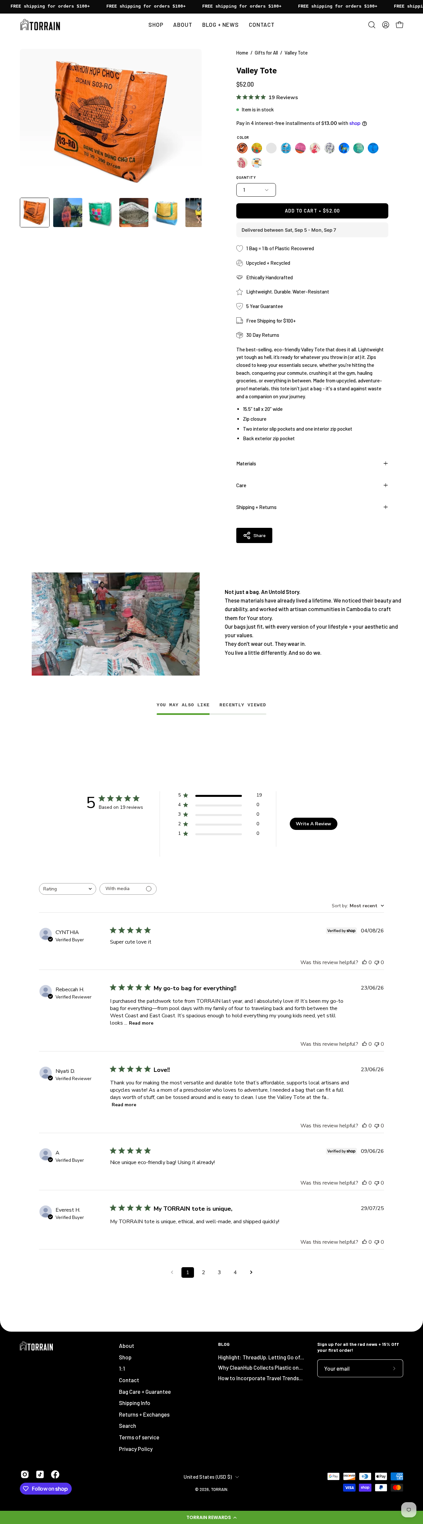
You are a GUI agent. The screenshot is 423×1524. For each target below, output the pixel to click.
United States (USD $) (208, 1477)
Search (127, 1425)
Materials (246, 463)
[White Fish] (329, 148)
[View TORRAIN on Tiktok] (40, 1474)
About (126, 1345)
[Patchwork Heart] (256, 148)
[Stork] (286, 148)
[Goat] (344, 148)
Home (242, 53)
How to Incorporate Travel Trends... (260, 1378)
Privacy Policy (136, 1448)
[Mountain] (315, 148)
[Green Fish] (358, 148)
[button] (211, 1517)
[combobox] (67, 889)
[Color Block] (271, 148)
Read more (141, 1023)
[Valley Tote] (35, 212)
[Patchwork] (256, 162)
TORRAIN (219, 1489)
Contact (129, 1380)
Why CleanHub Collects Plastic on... (260, 1367)
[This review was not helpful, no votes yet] (376, 962)
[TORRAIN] (41, 25)
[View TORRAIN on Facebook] (55, 1474)
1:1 (122, 1368)
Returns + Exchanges (144, 1414)
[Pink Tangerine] (300, 148)
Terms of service (139, 1437)
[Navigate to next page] (251, 1272)
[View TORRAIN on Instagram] (25, 1474)
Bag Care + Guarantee (145, 1391)
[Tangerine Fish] (242, 148)
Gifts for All (266, 53)
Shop (125, 1357)
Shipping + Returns (256, 507)
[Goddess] (373, 148)
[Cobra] (242, 162)
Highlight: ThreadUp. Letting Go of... (261, 1357)
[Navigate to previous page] (172, 1272)
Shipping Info (134, 1402)
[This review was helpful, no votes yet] (364, 962)
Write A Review (313, 824)
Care (241, 485)
